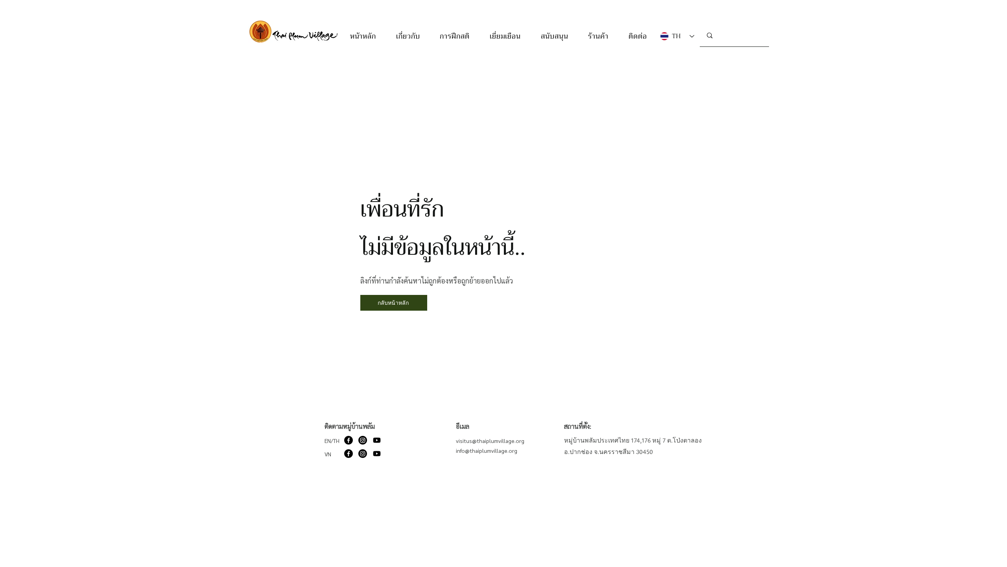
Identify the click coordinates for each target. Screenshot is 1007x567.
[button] (408, 36)
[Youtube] (377, 440)
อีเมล (462, 426)
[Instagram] (362, 440)
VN (328, 454)
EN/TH (332, 440)
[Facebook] (348, 440)
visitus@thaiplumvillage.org (490, 440)
